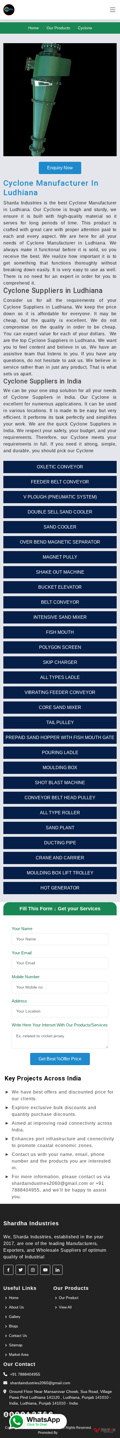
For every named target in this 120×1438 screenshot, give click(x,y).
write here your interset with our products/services (60, 1025)
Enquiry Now (60, 167)
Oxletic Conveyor (60, 466)
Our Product (68, 1298)
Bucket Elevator (60, 587)
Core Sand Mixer (60, 707)
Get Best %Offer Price (60, 1059)
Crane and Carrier (60, 857)
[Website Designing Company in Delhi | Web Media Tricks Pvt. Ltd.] (105, 1430)
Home (33, 28)
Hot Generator (60, 888)
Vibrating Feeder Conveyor (60, 692)
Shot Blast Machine (60, 782)
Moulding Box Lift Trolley (60, 872)
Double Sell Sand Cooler (60, 512)
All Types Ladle (60, 677)
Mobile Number (26, 976)
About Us (16, 1307)
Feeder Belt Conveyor (60, 482)
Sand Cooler (60, 527)
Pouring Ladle (60, 752)
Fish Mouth (60, 632)
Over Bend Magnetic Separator (60, 542)
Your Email (22, 952)
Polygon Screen (60, 647)
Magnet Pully (60, 557)
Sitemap (15, 1345)
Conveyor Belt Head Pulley (60, 797)
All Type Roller (60, 812)
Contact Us (18, 1335)
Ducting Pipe (60, 842)
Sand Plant (60, 827)
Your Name (22, 928)
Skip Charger (60, 662)
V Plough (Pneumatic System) (60, 497)
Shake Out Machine (60, 572)
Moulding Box (60, 767)
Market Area (18, 1354)
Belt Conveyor (60, 602)
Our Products (58, 28)
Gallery (14, 1317)
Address (19, 1001)
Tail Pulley (60, 722)
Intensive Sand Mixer (60, 617)
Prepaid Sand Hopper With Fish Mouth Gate (60, 737)
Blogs (13, 1326)
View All (65, 1307)
